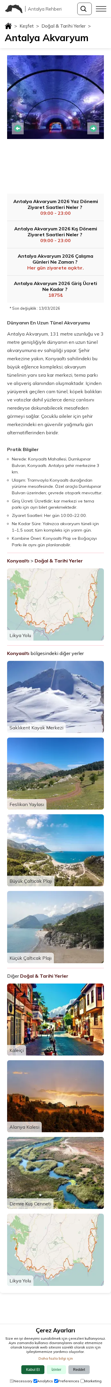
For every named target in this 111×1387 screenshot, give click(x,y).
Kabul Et (33, 1370)
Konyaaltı (18, 561)
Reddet (79, 1370)
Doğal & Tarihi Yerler (66, 26)
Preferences (68, 1381)
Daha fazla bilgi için (55, 1358)
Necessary (23, 1381)
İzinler (56, 1370)
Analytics (45, 1381)
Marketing (93, 1381)
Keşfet (29, 26)
